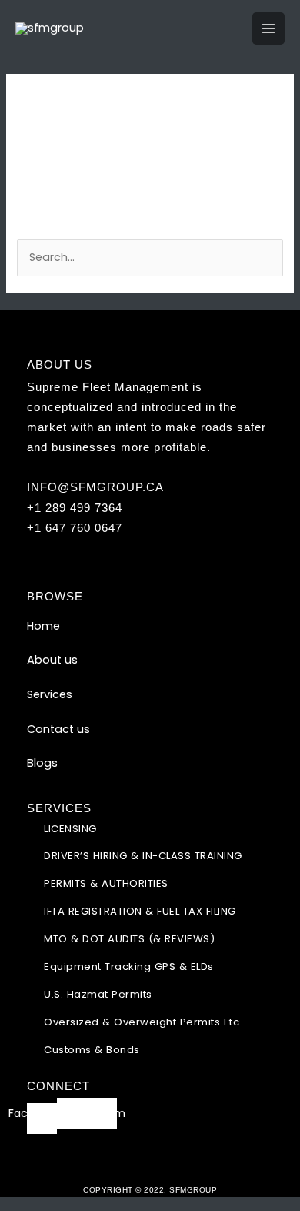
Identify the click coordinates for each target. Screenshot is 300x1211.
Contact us (58, 729)
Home (43, 626)
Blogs (42, 763)
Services (49, 694)
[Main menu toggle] (268, 28)
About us (52, 659)
